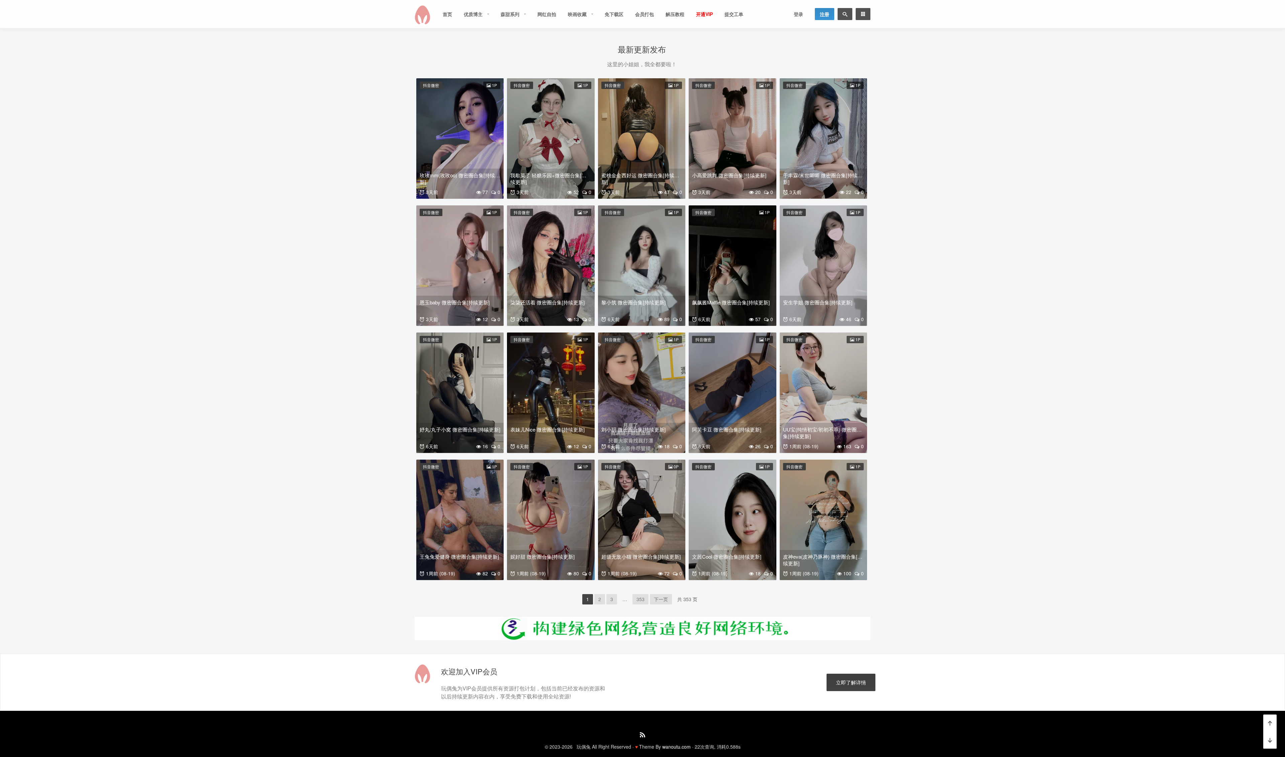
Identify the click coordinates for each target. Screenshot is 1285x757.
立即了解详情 (851, 682)
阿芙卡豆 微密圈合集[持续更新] (726, 429)
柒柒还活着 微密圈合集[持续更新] (547, 302)
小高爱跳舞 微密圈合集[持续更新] (729, 175)
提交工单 (733, 14)
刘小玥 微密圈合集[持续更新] (633, 429)
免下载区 (614, 14)
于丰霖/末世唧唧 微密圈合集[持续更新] (822, 178)
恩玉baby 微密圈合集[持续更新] (455, 302)
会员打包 (644, 14)
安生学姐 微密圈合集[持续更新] (817, 302)
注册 (824, 14)
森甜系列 (510, 14)
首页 (447, 14)
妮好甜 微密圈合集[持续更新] (542, 556)
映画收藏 (577, 14)
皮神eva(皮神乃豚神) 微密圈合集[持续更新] (822, 560)
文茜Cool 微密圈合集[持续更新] (726, 556)
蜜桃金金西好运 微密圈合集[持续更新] (640, 178)
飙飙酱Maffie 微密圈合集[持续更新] (731, 302)
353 (640, 599)
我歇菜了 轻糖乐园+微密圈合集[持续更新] (548, 178)
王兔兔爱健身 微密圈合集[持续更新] (459, 556)
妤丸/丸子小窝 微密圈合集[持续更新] (460, 429)
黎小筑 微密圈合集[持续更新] (633, 302)
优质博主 (473, 14)
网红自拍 (546, 14)
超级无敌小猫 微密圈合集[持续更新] (641, 556)
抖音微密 (431, 85)
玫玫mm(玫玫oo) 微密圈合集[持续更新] (460, 178)
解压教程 (675, 14)
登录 (798, 14)
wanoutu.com (676, 746)
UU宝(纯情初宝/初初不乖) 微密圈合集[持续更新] (822, 433)
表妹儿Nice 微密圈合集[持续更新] (547, 429)
